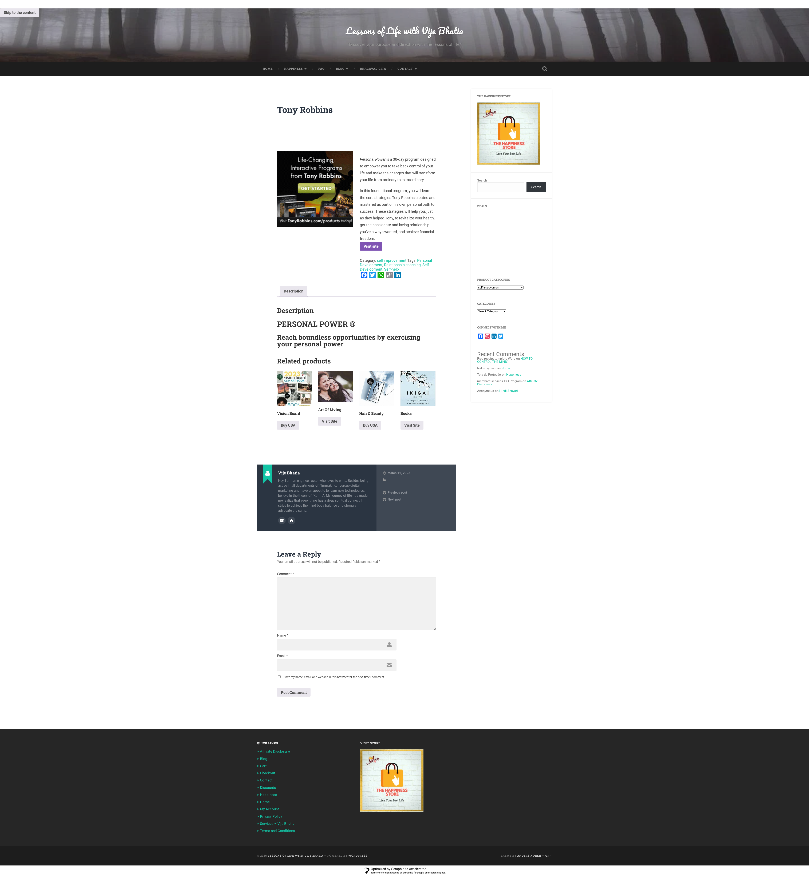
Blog (340, 69)
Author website (291, 520)
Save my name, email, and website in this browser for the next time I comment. (334, 677)
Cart (263, 766)
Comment (285, 574)
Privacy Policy (271, 816)
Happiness (293, 69)
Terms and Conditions (277, 831)
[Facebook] (480, 336)
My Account (269, 809)
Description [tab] (293, 291)
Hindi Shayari (508, 391)
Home (268, 69)
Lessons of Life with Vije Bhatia (404, 30)
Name (282, 635)
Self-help (391, 269)
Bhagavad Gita (373, 69)
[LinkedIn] (494, 336)
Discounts (268, 787)
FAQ (321, 69)
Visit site (371, 246)
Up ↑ (548, 855)
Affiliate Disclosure (275, 751)
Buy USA (288, 425)
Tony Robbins (305, 109)
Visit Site (329, 421)
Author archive (282, 520)
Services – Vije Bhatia (277, 823)
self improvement (391, 260)
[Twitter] (500, 336)
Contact (405, 69)
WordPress (357, 855)
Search (482, 180)
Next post (394, 499)
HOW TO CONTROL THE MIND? (505, 360)
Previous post (397, 492)
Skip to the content (20, 12)
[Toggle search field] (545, 69)
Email (282, 656)
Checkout (267, 773)
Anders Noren (529, 855)
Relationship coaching (402, 265)
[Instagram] (487, 336)
